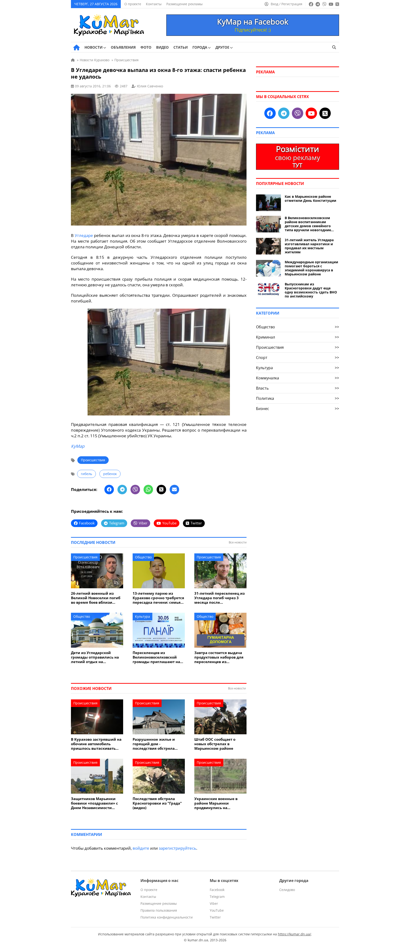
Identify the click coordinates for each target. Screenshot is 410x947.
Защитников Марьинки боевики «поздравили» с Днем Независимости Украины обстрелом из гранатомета (94, 803)
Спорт (297, 357)
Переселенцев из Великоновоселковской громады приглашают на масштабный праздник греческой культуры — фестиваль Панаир (156, 657)
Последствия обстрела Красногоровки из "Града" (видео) (157, 803)
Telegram (217, 896)
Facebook (217, 889)
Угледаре (84, 235)
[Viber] (135, 489)
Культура (142, 616)
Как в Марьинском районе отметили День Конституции (310, 198)
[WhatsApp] (148, 489)
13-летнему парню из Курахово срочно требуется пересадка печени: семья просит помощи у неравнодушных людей (158, 598)
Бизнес (297, 408)
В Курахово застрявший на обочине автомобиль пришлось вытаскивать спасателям (96, 744)
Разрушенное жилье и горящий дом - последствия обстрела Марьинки (154, 744)
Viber (214, 903)
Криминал (297, 337)
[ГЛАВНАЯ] (76, 47)
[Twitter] (161, 489)
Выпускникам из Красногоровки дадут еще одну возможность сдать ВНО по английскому (311, 290)
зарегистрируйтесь (177, 848)
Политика (297, 398)
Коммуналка (297, 378)
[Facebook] (109, 489)
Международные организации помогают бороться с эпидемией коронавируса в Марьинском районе (311, 268)
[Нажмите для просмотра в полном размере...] (159, 414)
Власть (297, 388)
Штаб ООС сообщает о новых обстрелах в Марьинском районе (214, 744)
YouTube (217, 910)
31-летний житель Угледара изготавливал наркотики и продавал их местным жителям (309, 246)
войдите (141, 848)
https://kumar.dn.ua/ (294, 934)
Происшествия (93, 460)
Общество (143, 557)
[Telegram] (122, 489)
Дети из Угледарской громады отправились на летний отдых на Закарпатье (95, 657)
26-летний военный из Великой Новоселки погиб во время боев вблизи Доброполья (95, 598)
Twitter (215, 917)
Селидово (287, 889)
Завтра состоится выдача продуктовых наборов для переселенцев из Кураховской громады (218, 657)
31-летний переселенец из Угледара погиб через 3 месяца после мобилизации (219, 598)
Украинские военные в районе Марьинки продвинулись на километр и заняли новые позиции (219, 803)
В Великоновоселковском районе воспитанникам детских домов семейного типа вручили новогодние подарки (308, 224)
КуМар (77, 446)
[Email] (174, 489)
